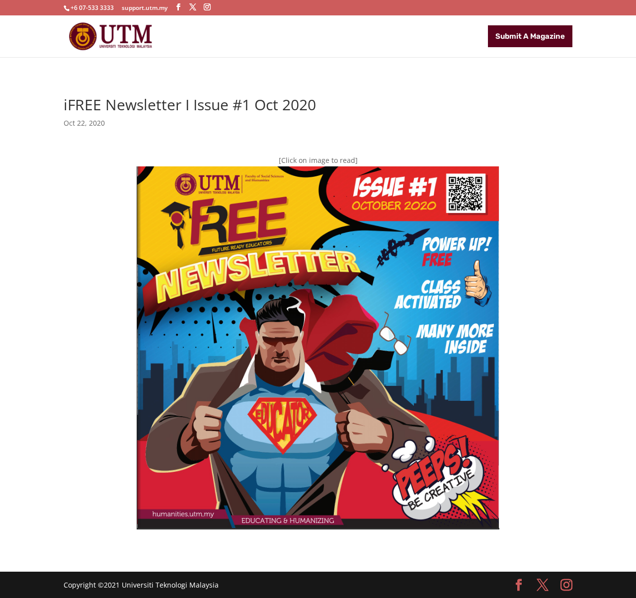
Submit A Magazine (530, 36)
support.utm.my (144, 7)
